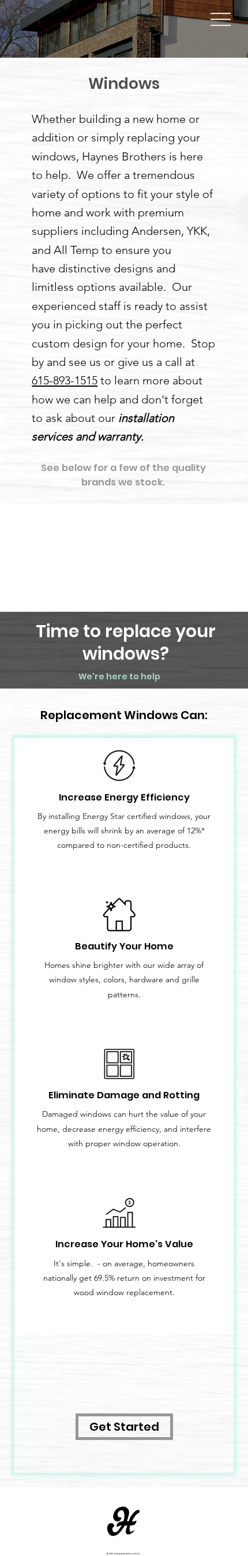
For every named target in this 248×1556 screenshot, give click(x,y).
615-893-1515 (64, 380)
